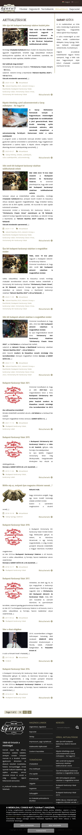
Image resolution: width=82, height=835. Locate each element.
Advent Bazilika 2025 (13, 86)
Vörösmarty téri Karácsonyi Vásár (15, 94)
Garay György (11, 517)
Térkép (31, 737)
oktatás (19, 155)
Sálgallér (32, 783)
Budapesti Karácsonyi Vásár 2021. (16, 382)
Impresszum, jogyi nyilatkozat (40, 741)
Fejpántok (33, 788)
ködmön (20, 517)
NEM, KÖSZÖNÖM (55, 825)
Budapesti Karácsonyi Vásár (21, 89)
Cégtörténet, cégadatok (37, 727)
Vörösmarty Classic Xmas (25, 92)
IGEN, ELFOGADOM (27, 825)
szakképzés (27, 155)
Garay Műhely (11, 155)
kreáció (8, 661)
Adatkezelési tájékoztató (38, 746)
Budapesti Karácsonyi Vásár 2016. (16, 669)
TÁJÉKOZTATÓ (41, 831)
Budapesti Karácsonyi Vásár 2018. (16, 524)
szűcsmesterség (23, 157)
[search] (77, 727)
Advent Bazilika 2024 (13, 232)
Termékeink (47, 9)
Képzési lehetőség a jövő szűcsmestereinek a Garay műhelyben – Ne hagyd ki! (23, 104)
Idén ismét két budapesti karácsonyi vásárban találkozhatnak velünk (65, 763)
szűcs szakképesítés (10, 157)
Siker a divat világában (12, 629)
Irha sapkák (33, 774)
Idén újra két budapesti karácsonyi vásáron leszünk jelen (26, 25)
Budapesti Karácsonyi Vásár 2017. (16, 578)
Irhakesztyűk (34, 779)
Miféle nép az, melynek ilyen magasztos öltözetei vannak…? (27, 485)
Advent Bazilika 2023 (13, 300)
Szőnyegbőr (33, 793)
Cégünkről (34, 9)
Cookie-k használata (36, 751)
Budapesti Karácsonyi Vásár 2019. (16, 437)
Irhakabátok (33, 764)
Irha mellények (34, 769)
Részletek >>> (15, 37)
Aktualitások (61, 9)
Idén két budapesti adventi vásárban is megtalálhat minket (27, 317)
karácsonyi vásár (9, 92)
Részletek (45, 94)
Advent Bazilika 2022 (13, 366)
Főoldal (23, 9)
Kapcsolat (75, 9)
